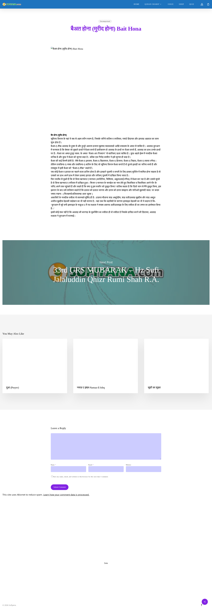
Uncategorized (105, 21)
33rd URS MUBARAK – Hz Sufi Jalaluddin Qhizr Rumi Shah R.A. (106, 272)
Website (128, 465)
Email (91, 465)
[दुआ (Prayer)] (34, 366)
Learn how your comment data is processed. (66, 494)
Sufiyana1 (10, 342)
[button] (106, 563)
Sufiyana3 (152, 342)
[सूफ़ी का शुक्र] (176, 366)
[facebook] (201, 604)
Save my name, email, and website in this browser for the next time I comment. (81, 476)
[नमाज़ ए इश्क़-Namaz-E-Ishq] (105, 366)
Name (53, 465)
